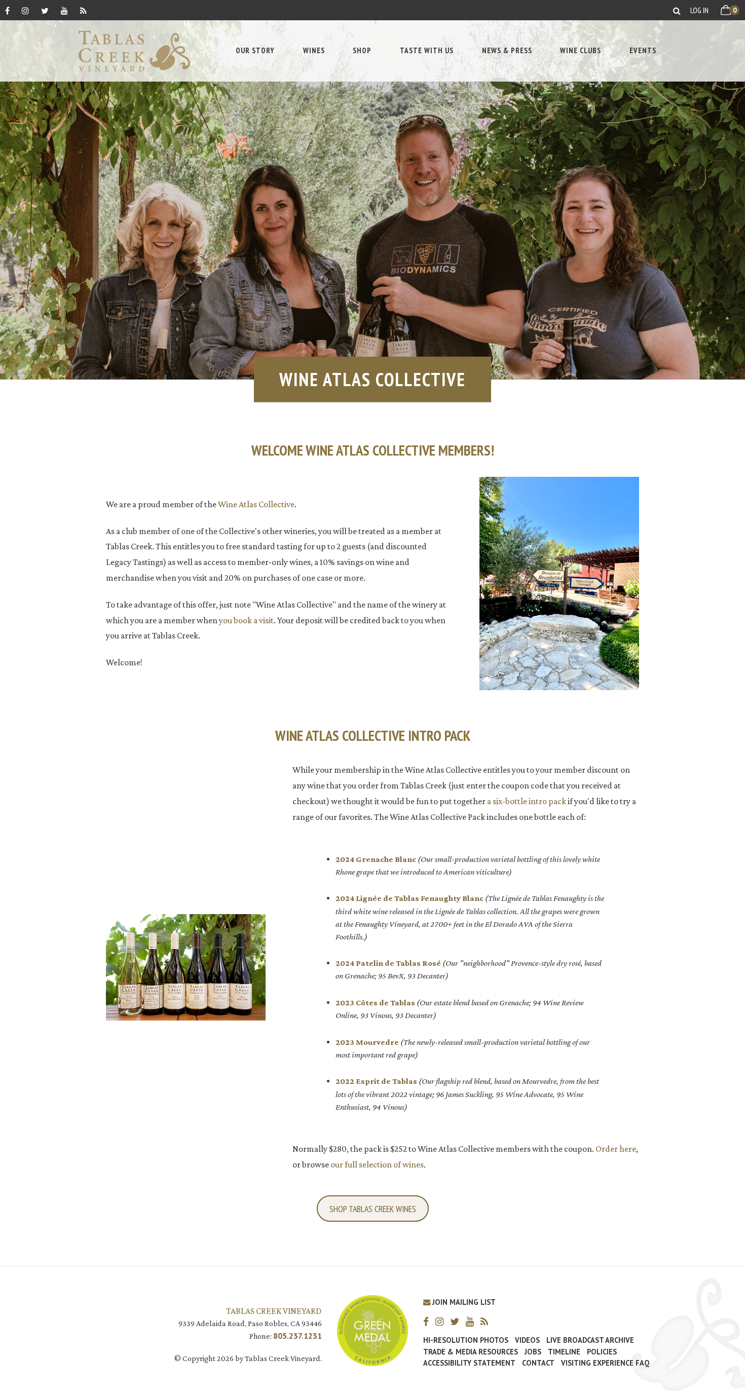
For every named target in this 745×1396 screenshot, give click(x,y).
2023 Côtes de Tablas (375, 1002)
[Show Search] (677, 10)
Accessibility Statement (469, 1363)
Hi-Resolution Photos (465, 1340)
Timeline (564, 1351)
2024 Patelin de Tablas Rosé (388, 963)
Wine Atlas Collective (256, 504)
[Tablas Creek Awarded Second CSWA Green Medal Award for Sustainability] (372, 1329)
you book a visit (246, 620)
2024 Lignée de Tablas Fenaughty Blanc (409, 898)
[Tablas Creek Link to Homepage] (129, 51)
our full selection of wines (377, 1164)
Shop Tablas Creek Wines (372, 1209)
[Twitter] (45, 10)
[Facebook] (7, 10)
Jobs (533, 1351)
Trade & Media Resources (470, 1351)
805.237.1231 (297, 1336)
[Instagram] (25, 10)
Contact (538, 1363)
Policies (602, 1351)
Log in (699, 10)
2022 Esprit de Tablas (376, 1081)
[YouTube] (64, 10)
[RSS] (83, 10)
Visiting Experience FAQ (605, 1363)
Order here (615, 1149)
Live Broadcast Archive (590, 1340)
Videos (527, 1340)
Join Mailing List (463, 1302)
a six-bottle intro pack (526, 801)
